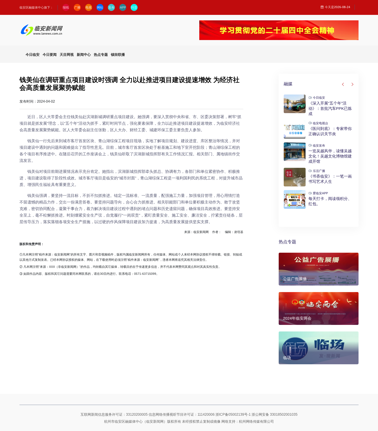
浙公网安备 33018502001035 (275, 414)
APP (123, 7)
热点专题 (287, 241)
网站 (100, 7)
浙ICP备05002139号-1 (233, 414)
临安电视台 (320, 123)
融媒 (288, 83)
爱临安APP (320, 193)
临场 (287, 358)
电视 (89, 7)
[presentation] (343, 84)
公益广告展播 (295, 279)
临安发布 (319, 145)
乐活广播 (319, 171)
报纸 (66, 7)
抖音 (134, 7)
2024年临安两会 (297, 318)
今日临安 (319, 97)
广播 (77, 7)
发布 (111, 7)
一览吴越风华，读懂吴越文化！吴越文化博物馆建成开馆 (330, 156)
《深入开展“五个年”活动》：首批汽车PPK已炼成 (330, 108)
